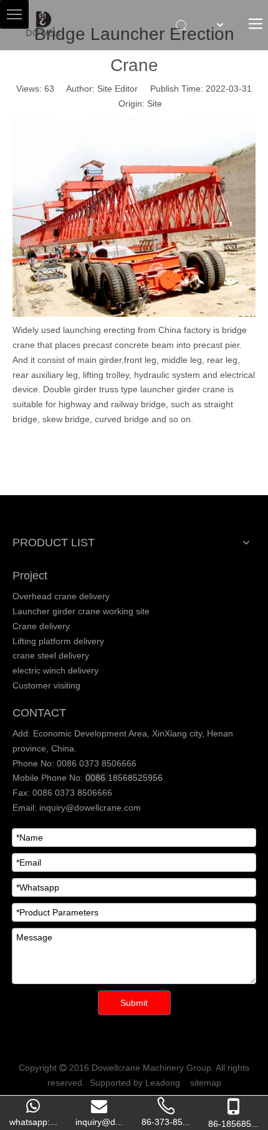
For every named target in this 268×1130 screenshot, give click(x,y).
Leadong (162, 1083)
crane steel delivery (50, 655)
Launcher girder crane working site (81, 611)
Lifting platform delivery (58, 641)
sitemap (205, 1083)
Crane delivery (41, 626)
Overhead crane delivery (61, 596)
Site (154, 104)
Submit (134, 1003)
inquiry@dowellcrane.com (89, 808)
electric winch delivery (55, 670)
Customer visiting (46, 685)
